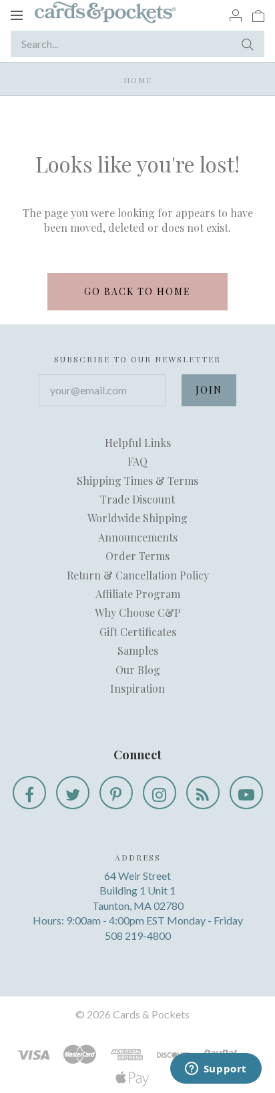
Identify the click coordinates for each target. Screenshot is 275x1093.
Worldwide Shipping (137, 518)
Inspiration (137, 688)
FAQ (137, 461)
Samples (137, 650)
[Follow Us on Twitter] (72, 792)
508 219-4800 (138, 935)
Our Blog (137, 670)
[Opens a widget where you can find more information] (216, 1069)
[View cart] (258, 14)
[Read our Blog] (203, 792)
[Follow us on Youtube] (246, 792)
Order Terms (137, 556)
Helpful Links (138, 443)
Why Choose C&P (138, 612)
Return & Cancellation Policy (138, 575)
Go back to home (137, 291)
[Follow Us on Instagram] (159, 792)
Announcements (138, 537)
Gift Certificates (137, 632)
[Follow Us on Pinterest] (116, 792)
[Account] (236, 14)
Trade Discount (137, 499)
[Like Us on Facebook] (29, 792)
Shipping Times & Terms (137, 481)
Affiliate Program (137, 594)
